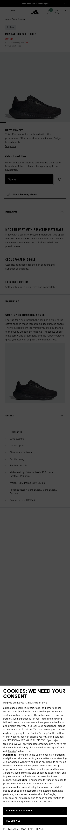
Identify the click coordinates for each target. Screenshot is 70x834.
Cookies (12, 751)
